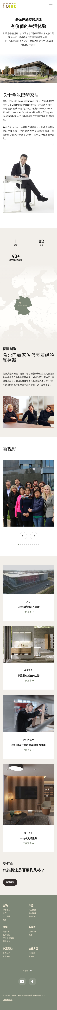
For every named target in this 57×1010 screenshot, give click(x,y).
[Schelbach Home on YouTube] (22, 981)
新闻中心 (32, 931)
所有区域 (32, 913)
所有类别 (32, 916)
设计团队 (6, 916)
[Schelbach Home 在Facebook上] (32, 981)
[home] (9, 5)
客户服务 (6, 956)
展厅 (30, 934)
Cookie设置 (7, 999)
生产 (5, 913)
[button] (49, 5)
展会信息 (6, 941)
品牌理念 (6, 934)
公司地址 (32, 953)
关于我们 (6, 931)
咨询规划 (6, 910)
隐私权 (31, 956)
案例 (5, 919)
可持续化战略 (8, 938)
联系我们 (6, 953)
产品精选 (32, 910)
